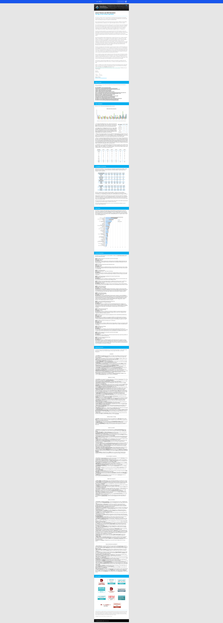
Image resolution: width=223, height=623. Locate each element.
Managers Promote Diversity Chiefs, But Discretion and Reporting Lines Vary (109, 89)
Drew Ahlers (98, 518)
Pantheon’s (101, 422)
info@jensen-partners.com (121, 255)
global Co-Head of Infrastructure (108, 422)
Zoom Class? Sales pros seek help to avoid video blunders (106, 91)
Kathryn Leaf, (98, 422)
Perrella (99, 436)
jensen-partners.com (100, 620)
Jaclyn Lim (97, 389)
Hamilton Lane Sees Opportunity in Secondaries (108, 97)
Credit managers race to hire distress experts (109, 94)
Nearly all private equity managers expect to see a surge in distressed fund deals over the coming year (112, 92)
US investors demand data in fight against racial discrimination (108, 88)
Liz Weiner (97, 525)
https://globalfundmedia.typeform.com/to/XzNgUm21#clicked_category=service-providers (107, 67)
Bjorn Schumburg (99, 549)
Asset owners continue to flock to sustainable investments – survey (112, 93)
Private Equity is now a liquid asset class (109, 96)
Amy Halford (98, 355)
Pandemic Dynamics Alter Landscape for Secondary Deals (110, 99)
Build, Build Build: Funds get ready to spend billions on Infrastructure (112, 98)
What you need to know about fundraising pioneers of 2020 (110, 95)
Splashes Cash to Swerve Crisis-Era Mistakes (104, 90)
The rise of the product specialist (106, 87)
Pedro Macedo (98, 565)
